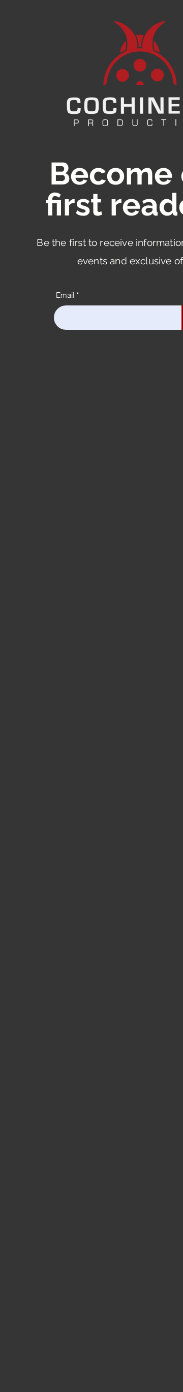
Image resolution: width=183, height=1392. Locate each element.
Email (65, 295)
